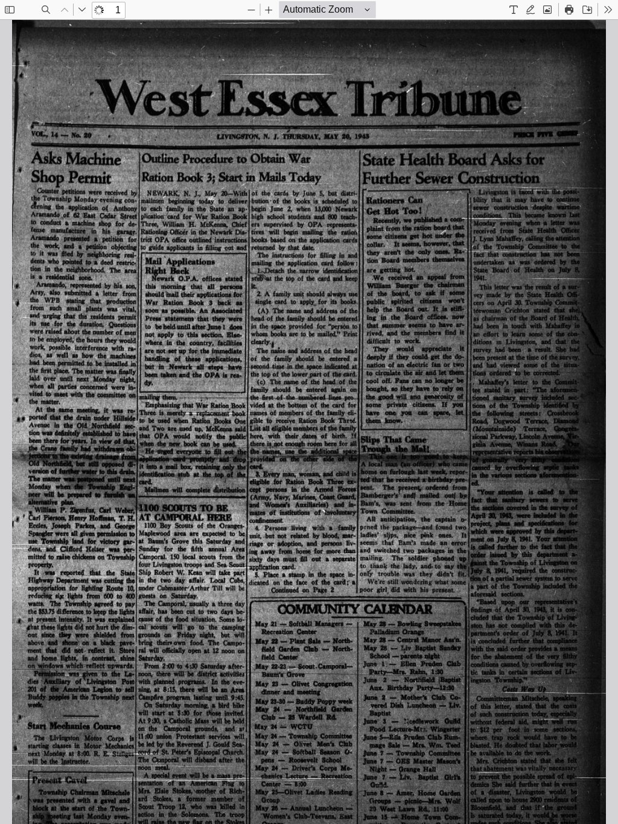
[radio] (513, 9)
